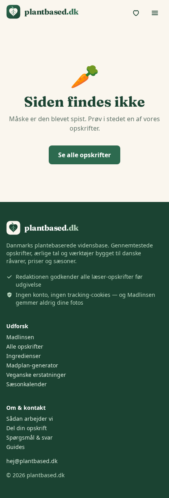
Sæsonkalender (26, 384)
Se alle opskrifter (84, 155)
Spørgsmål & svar (29, 437)
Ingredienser (23, 356)
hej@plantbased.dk (31, 461)
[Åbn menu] (155, 13)
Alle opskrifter (24, 346)
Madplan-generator (32, 365)
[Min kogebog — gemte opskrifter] (136, 13)
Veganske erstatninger (36, 374)
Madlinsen (20, 337)
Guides (15, 447)
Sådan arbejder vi (29, 418)
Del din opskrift (26, 428)
